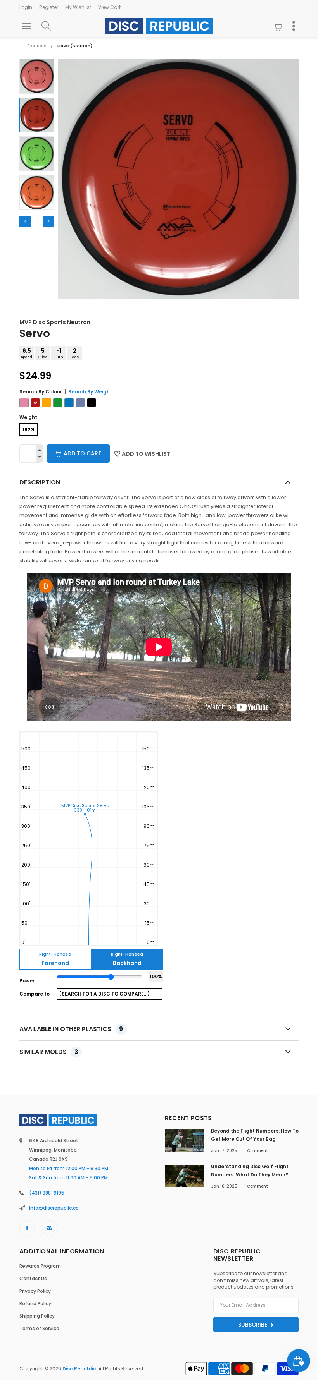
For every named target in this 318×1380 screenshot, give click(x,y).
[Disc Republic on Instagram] (49, 1228)
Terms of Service (39, 1328)
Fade (74, 353)
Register (48, 7)
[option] (36, 76)
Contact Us (33, 1278)
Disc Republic (79, 1368)
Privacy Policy (35, 1291)
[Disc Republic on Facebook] (27, 1228)
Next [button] (48, 221)
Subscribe (253, 1325)
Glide (43, 353)
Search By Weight (90, 391)
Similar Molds (48, 1051)
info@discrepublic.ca (54, 1208)
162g (28, 429)
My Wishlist (78, 7)
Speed (26, 353)
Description (39, 482)
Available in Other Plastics (71, 1029)
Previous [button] (25, 221)
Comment (256, 1150)
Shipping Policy (37, 1316)
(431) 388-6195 (46, 1192)
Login (25, 7)
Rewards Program (40, 1266)
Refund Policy (35, 1303)
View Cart (109, 7)
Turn (58, 353)
